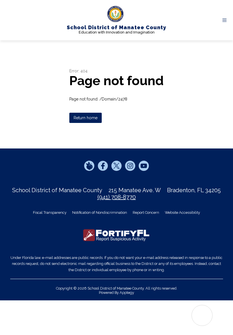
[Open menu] (224, 20)
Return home (85, 118)
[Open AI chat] (202, 315)
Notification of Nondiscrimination (99, 212)
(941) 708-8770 (116, 197)
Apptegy (127, 292)
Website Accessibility (182, 212)
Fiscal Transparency (49, 212)
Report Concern (146, 212)
